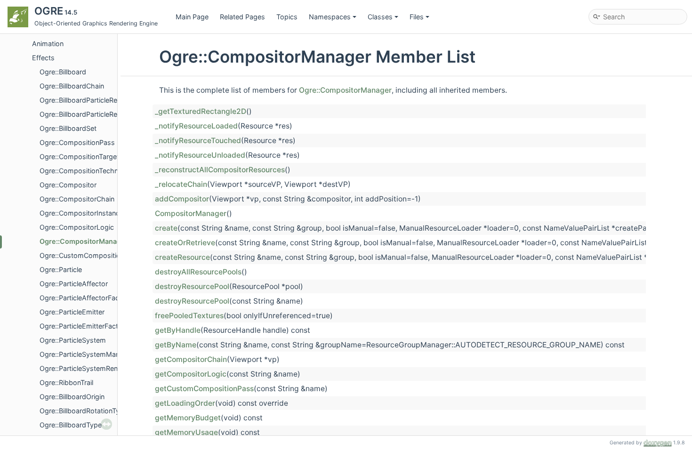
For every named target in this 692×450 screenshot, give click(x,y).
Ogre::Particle (61, 269)
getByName (175, 344)
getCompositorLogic (190, 374)
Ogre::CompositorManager (84, 241)
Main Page (192, 17)
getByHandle (178, 330)
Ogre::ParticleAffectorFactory (86, 298)
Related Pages (242, 17)
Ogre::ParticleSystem (73, 340)
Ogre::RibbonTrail (66, 382)
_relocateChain (181, 184)
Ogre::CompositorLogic (77, 227)
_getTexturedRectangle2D (200, 111)
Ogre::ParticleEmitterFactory (84, 326)
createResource (182, 257)
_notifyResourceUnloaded (200, 155)
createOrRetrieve (185, 242)
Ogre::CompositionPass (77, 142)
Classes (380, 17)
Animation (48, 44)
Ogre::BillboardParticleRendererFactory (100, 114)
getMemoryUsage (186, 432)
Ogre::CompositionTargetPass (87, 157)
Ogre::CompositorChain (77, 199)
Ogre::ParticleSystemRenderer (87, 368)
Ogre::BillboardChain (72, 86)
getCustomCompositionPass (204, 388)
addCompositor (182, 198)
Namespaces (330, 17)
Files (417, 17)
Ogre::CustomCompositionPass (90, 255)
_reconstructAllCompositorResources (220, 169)
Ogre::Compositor (68, 185)
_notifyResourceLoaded (196, 125)
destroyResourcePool (192, 286)
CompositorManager (190, 213)
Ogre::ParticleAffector (74, 284)
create (166, 228)
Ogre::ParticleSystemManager (87, 354)
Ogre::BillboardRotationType (84, 411)
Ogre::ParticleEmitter (72, 312)
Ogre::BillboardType (71, 425)
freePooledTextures (189, 315)
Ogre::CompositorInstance (81, 213)
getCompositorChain (191, 359)
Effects (43, 58)
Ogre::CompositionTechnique (85, 171)
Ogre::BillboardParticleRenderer (88, 100)
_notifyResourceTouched (198, 140)
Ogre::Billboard (63, 72)
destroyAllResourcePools (198, 271)
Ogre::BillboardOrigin (72, 397)
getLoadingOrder (185, 403)
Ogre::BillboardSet (68, 128)
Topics (287, 17)
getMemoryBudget (188, 417)
